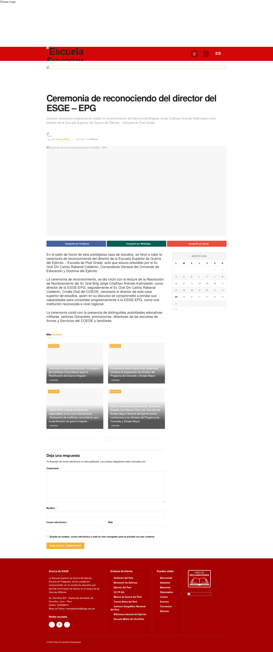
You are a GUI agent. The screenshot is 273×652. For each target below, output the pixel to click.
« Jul (174, 308)
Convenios (166, 606)
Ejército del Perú (122, 587)
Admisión (165, 582)
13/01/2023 (80, 139)
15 (215, 283)
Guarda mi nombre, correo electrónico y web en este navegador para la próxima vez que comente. (102, 536)
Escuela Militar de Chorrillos (129, 619)
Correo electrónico (57, 522)
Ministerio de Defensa (125, 582)
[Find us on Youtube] (75, 624)
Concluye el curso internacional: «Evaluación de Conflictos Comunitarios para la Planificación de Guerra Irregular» (74, 372)
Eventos (164, 601)
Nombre (51, 508)
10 (176, 283)
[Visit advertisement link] (136, 79)
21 (207, 290)
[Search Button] (206, 54)
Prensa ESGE (62, 139)
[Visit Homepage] (64, 54)
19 (192, 290)
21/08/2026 (53, 380)
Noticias (94, 139)
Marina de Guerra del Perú (128, 596)
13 (199, 283)
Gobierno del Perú (123, 577)
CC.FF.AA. (119, 592)
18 (184, 290)
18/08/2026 (114, 380)
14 (207, 283)
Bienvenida (166, 577)
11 (184, 283)
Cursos (164, 596)
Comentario (53, 468)
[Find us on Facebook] (52, 624)
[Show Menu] (194, 54)
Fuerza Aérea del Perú (125, 601)
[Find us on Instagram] (67, 624)
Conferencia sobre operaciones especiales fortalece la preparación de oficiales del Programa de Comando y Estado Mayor (134, 372)
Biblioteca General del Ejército (130, 614)
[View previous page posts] (102, 439)
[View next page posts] (108, 439)
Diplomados (166, 592)
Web (110, 522)
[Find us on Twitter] (59, 624)
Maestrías (165, 587)
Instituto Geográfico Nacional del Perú (128, 608)
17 (176, 290)
